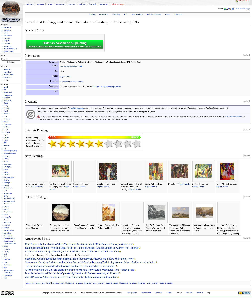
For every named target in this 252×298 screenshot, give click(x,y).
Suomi (6, 246)
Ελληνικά (7, 119)
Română (6, 220)
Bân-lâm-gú (8, 92)
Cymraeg (7, 108)
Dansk (6, 111)
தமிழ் (5, 254)
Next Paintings (137, 15)
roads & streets (112, 283)
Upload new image (118, 4)
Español (6, 121)
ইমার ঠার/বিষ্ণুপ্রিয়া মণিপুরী (10, 151)
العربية (6, 87)
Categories (178, 15)
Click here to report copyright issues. (106, 87)
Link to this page (243, 9)
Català (6, 103)
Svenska (7, 249)
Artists (50, 4)
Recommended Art (10, 49)
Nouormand (8, 204)
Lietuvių (6, 180)
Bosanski (7, 98)
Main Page (29, 4)
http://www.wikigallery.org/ (70, 66)
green (38, 283)
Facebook (158, 293)
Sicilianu (6, 228)
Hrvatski (6, 145)
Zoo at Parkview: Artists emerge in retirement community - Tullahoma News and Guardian (71, 277)
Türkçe (6, 262)
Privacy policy (132, 293)
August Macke (36, 30)
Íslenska (6, 156)
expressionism (58, 283)
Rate (126, 15)
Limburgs (7, 183)
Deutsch (6, 113)
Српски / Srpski (9, 238)
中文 (5, 278)
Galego (6, 137)
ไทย (5, 257)
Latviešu (6, 175)
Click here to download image (71, 82)
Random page (8, 51)
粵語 (5, 267)
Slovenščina (8, 236)
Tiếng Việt (7, 259)
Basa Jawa (7, 164)
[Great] (117, 143)
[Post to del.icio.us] (227, 9)
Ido (5, 148)
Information (103, 15)
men (94, 283)
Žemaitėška (8, 275)
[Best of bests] (136, 143)
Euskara (6, 127)
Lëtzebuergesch (9, 177)
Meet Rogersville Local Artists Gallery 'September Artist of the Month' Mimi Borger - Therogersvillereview (78, 244)
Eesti (5, 116)
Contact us (7, 77)
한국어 (6, 140)
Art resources (146, 293)
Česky (6, 106)
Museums (72, 4)
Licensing (116, 15)
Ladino (6, 169)
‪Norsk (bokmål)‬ (9, 198)
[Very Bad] (52, 143)
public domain (77, 108)
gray (49, 283)
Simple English (9, 230)
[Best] (127, 143)
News (167, 15)
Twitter (169, 293)
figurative (70, 283)
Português (7, 217)
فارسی (6, 129)
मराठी (5, 191)
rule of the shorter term (233, 116)
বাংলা (5, 90)
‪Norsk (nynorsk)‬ (9, 201)
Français (7, 132)
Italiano (6, 159)
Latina (6, 172)
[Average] (89, 143)
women (101, 283)
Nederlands (8, 193)
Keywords (92, 4)
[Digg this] (230, 9)
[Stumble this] (225, 9)
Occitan (6, 206)
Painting (92, 15)
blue (44, 283)
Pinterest (200, 293)
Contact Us (104, 4)
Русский (7, 225)
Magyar (6, 185)
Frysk (6, 135)
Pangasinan (8, 212)
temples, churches (83, 283)
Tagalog (6, 251)
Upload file (7, 69)
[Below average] (80, 143)
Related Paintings (154, 15)
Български (7, 100)
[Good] (99, 143)
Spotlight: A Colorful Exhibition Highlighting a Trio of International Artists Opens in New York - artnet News (79, 259)
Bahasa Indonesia (10, 153)
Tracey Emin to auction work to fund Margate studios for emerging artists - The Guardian (70, 266)
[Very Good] (108, 143)
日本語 (6, 196)
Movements (60, 4)
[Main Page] (11, 11)
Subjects (82, 4)
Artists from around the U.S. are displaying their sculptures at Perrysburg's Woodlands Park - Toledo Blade (79, 270)
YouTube (189, 293)
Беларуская (8, 95)
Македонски (8, 188)
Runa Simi (7, 222)
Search (3, 55)
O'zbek (6, 209)
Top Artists (40, 4)
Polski (6, 214)
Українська (8, 265)
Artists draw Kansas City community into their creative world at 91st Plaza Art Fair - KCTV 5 (72, 251)
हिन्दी (5, 143)
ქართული (7, 167)
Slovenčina (7, 233)
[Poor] (71, 143)
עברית (6, 161)
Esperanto (7, 124)
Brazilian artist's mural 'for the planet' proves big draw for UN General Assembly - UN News (72, 273)
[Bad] (61, 143)
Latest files (7, 72)
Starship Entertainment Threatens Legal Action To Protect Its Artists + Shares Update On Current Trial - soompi (82, 248)
